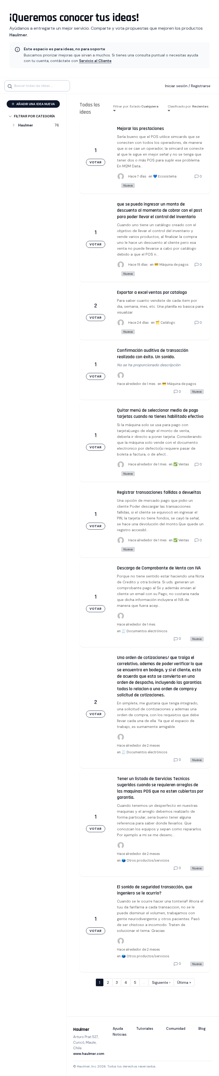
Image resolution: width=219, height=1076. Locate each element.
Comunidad (175, 1028)
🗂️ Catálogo (165, 323)
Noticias (120, 1034)
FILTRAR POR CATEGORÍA (34, 116)
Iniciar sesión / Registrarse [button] (187, 85)
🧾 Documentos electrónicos (144, 631)
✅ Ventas (181, 464)
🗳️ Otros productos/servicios (145, 860)
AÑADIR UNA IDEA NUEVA (35, 104)
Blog (202, 1028)
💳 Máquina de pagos (171, 265)
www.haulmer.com (88, 1053)
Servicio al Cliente (95, 61)
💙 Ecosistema (165, 176)
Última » (184, 982)
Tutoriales (144, 1028)
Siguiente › (161, 982)
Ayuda (118, 1028)
